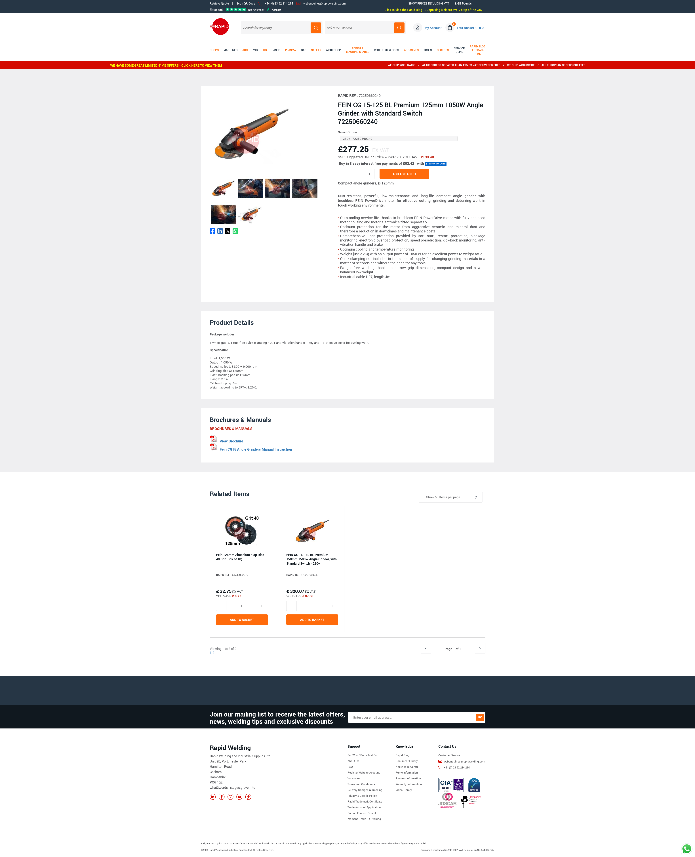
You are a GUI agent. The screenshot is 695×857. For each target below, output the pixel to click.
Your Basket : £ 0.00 (471, 28)
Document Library (407, 761)
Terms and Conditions (361, 784)
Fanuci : (362, 813)
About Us (353, 761)
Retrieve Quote (219, 3)
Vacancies (354, 778)
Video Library (404, 790)
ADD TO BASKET (404, 174)
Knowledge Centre (407, 766)
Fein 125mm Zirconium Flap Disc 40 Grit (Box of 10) (240, 557)
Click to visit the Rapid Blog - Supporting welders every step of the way (433, 10)
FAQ (350, 766)
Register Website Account (364, 772)
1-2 (212, 652)
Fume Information (407, 772)
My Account (433, 28)
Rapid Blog (402, 755)
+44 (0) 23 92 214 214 (279, 3)
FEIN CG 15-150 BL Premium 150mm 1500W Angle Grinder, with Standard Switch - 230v (311, 559)
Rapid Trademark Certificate (365, 801)
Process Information (408, 778)
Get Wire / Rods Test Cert (363, 755)
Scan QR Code (245, 3)
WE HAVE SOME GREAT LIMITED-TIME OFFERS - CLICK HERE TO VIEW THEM (166, 65)
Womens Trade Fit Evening (364, 819)
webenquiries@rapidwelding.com (324, 3)
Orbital (372, 813)
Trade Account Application (364, 807)
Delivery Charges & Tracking (365, 790)
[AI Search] (399, 27)
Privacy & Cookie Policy (362, 795)
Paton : (352, 813)
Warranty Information (409, 784)
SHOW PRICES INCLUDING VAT (428, 3)
